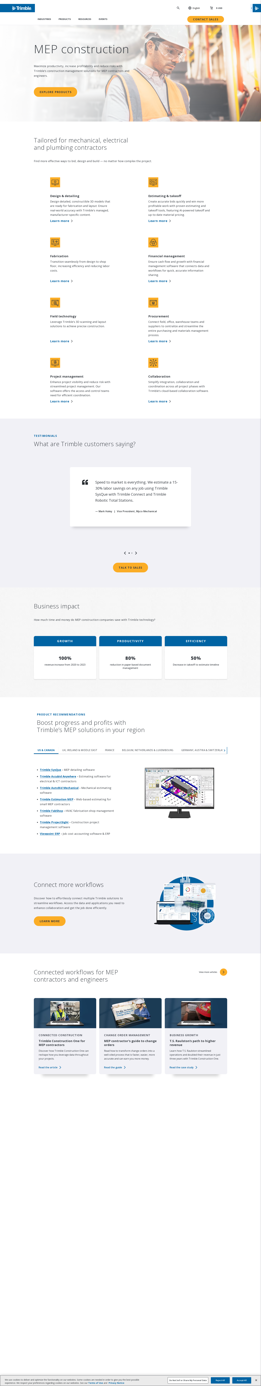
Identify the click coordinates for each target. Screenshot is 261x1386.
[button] (192, 8)
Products (65, 19)
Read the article (48, 1067)
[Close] (256, 1380)
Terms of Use (95, 1382)
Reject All (220, 1380)
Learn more (59, 221)
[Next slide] (136, 553)
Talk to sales (130, 567)
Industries (44, 19)
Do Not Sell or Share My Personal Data (188, 1380)
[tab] (129, 553)
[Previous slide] (125, 553)
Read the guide (113, 1067)
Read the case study (182, 1067)
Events (103, 19)
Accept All (242, 1380)
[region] (130, 511)
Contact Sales (205, 19)
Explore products (55, 92)
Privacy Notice (116, 1382)
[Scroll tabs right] (224, 750)
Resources (84, 19)
